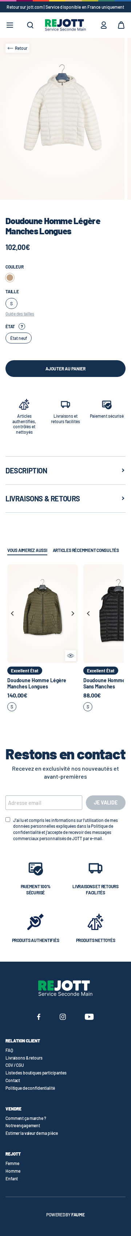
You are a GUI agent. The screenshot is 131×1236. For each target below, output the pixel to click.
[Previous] (12, 613)
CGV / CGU (14, 1065)
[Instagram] (63, 1018)
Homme (12, 1170)
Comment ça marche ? (25, 1118)
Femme (12, 1163)
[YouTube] (89, 1018)
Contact (12, 1080)
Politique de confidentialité (30, 1087)
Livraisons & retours (24, 1057)
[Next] (72, 613)
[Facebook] (38, 1018)
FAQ (9, 1050)
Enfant (11, 1178)
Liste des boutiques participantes (36, 1072)
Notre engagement (22, 1125)
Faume (78, 1214)
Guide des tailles (19, 313)
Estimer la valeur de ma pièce (31, 1133)
